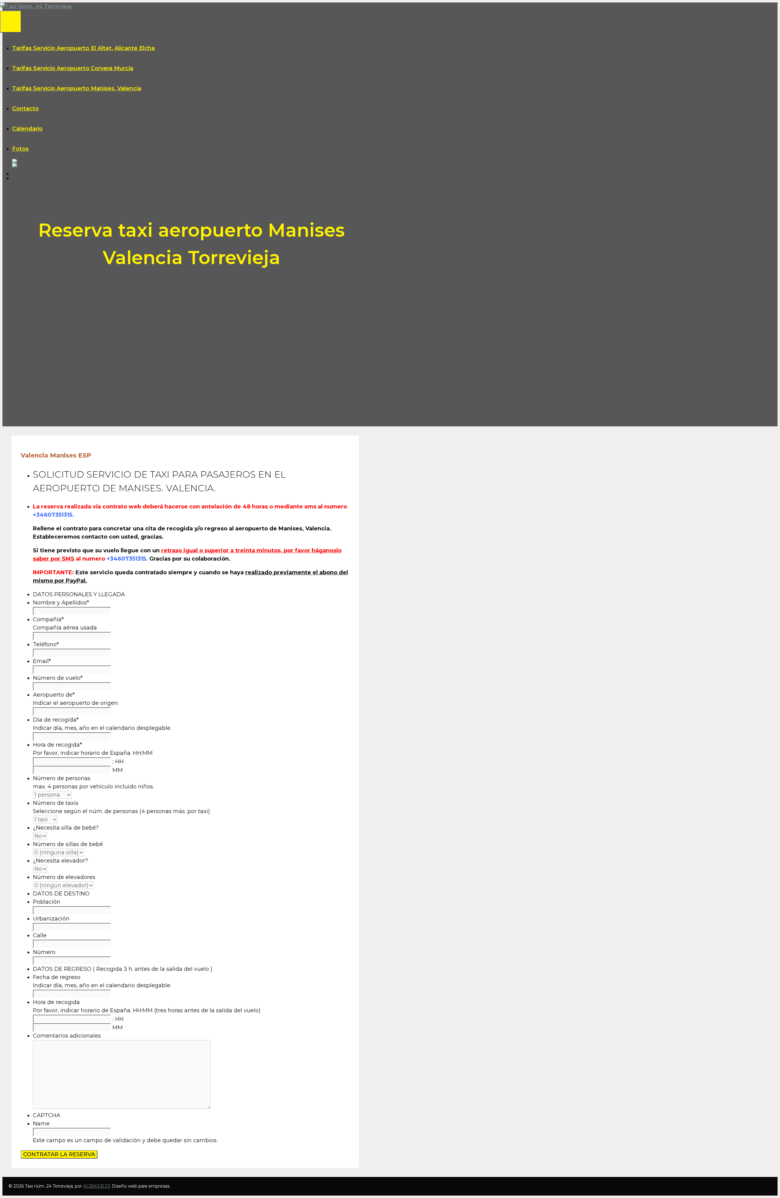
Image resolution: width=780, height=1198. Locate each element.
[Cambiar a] (396, 161)
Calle (40, 935)
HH (119, 761)
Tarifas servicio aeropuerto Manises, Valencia (76, 88)
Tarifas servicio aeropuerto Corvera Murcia (72, 68)
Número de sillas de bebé (68, 844)
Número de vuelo (58, 678)
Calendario (27, 128)
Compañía (48, 619)
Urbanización (51, 918)
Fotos (20, 148)
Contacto (25, 108)
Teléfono (46, 644)
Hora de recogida (57, 744)
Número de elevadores (64, 877)
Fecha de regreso (56, 977)
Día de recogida (56, 719)
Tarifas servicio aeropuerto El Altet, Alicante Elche (83, 48)
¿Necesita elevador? (60, 860)
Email (42, 661)
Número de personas (61, 778)
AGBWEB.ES (97, 1186)
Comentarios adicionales (67, 1035)
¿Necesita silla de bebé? (66, 827)
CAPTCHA (46, 1115)
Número (44, 952)
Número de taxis (55, 803)
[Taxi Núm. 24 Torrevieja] (36, 6)
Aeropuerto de (54, 694)
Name (41, 1123)
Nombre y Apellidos (61, 602)
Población (46, 901)
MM (117, 770)
